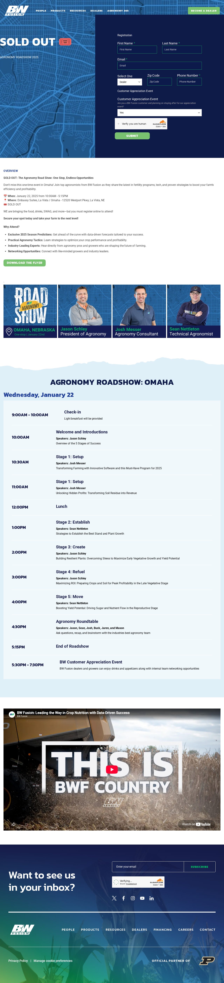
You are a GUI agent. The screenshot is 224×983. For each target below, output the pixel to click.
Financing (163, 929)
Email (121, 59)
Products (58, 11)
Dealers (96, 11)
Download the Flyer (24, 262)
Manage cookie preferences (53, 961)
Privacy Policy (18, 961)
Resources (78, 11)
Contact (208, 929)
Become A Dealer (204, 11)
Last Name (170, 43)
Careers (186, 929)
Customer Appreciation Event (137, 99)
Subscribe (199, 867)
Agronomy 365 (118, 11)
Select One (124, 76)
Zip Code (153, 75)
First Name (125, 43)
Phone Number (187, 75)
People (41, 11)
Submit (132, 135)
